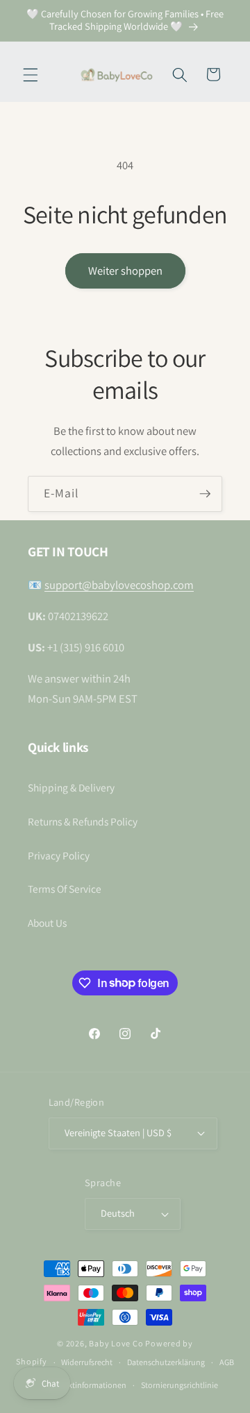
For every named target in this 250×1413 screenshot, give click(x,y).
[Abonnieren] (205, 494)
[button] (30, 74)
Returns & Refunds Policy (83, 821)
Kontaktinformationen (86, 1385)
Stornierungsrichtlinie (179, 1385)
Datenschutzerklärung (166, 1362)
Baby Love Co (116, 1343)
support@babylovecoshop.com (119, 584)
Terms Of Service (64, 889)
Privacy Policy (59, 855)
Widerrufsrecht (86, 1362)
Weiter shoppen (125, 270)
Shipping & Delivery (71, 787)
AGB (226, 1362)
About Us (47, 923)
